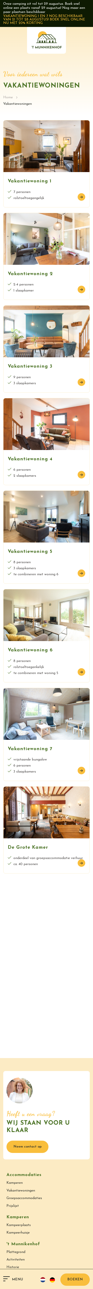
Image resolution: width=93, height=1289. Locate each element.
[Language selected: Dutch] (49, 1279)
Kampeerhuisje (18, 1232)
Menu (17, 1279)
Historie (12, 1267)
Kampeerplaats (18, 1225)
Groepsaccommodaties (24, 1198)
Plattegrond (15, 1252)
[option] (53, 1280)
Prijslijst (12, 1206)
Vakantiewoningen (20, 1190)
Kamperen (14, 1183)
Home (8, 97)
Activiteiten (15, 1259)
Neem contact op (27, 1146)
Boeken (75, 1279)
